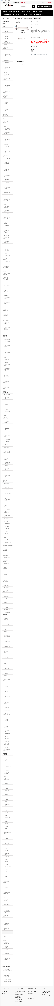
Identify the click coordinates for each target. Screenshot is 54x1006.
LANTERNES (7, 509)
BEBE (6, 801)
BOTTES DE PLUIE (6, 388)
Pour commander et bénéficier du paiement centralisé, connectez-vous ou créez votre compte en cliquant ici (41, 42)
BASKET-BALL (7, 622)
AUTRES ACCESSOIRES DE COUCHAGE (7, 499)
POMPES (7, 533)
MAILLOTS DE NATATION (6, 218)
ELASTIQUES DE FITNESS (6, 571)
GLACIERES (7, 526)
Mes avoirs (30, 993)
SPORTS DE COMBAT (6, 577)
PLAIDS (6, 496)
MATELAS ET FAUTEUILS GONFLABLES (6, 319)
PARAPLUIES (7, 411)
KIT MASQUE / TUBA (7, 365)
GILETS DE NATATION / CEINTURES (5, 278)
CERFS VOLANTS (5, 676)
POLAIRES (7, 843)
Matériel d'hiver (5, 916)
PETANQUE (6, 655)
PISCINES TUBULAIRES (6, 250)
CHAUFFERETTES (7, 936)
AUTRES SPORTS (38, 14)
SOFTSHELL (7, 856)
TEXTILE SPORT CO (6, 727)
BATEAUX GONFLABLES (6, 376)
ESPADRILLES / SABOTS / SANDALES (6, 114)
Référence (33, 24)
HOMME (6, 783)
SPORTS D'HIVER (27, 14)
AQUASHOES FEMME (7, 346)
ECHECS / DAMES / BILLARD (6, 714)
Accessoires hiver (7, 932)
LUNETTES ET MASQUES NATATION (6, 263)
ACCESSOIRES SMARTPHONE (7, 636)
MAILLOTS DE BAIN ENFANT (7, 170)
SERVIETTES (6, 235)
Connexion (49, 2)
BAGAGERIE (6, 519)
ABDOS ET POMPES (6, 568)
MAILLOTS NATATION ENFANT (6, 231)
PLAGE (4, 11)
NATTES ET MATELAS (6, 75)
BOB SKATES (7, 953)
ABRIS (5, 44)
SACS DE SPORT (6, 699)
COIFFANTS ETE (7, 176)
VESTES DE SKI (6, 791)
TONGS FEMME (6, 106)
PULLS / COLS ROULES (7, 436)
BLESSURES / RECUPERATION (6, 750)
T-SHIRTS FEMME (6, 429)
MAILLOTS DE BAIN (6, 159)
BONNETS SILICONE (6, 207)
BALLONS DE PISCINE (7, 298)
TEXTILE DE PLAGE (6, 180)
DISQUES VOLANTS (6, 136)
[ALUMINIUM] (32, 51)
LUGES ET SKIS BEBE (6, 773)
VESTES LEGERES (6, 445)
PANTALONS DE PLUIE (7, 401)
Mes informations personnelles (32, 997)
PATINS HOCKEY (6, 950)
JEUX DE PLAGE (5, 122)
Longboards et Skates (6, 599)
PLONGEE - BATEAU (26, 11)
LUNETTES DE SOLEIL (6, 92)
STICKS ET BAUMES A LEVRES (6, 64)
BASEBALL (7, 627)
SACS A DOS (7, 696)
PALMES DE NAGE (6, 270)
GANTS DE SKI (6, 896)
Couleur (33, 49)
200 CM (6, 38)
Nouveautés (4, 991)
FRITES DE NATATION (5, 282)
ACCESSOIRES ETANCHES (7, 188)
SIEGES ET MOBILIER (5, 459)
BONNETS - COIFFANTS (7, 907)
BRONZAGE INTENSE (7, 51)
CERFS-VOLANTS (6, 143)
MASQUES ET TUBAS (6, 356)
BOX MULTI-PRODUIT (7, 68)
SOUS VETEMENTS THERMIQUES (6, 780)
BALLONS (6, 663)
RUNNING (6, 631)
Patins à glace (5, 939)
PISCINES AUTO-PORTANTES (6, 246)
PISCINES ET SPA (6, 238)
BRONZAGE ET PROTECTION (7, 55)
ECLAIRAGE (6, 503)
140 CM (6, 31)
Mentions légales (8, 973)
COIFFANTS (7, 439)
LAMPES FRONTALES (6, 512)
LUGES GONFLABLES (6, 769)
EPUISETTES (7, 146)
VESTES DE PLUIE (6, 398)
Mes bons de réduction (33, 1000)
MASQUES (7, 359)
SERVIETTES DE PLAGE (7, 79)
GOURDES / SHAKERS (6, 564)
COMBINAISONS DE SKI (7, 833)
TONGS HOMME (6, 103)
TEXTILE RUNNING (6, 720)
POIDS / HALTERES (5, 550)
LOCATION (7, 956)
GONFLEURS (7, 255)
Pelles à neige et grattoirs (6, 920)
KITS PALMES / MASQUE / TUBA (7, 369)
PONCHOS (7, 404)
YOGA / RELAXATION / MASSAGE (6, 582)
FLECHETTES (6, 657)
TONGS (5, 100)
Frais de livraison (7, 981)
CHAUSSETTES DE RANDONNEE (6, 452)
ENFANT (6, 607)
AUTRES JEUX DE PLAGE (7, 152)
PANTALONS (7, 441)
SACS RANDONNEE (6, 706)
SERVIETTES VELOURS (7, 86)
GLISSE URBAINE (17, 14)
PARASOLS (6, 29)
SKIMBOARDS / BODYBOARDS (6, 118)
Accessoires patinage (7, 959)
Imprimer (35, 46)
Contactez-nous (5, 2)
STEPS (5, 574)
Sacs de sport (7, 694)
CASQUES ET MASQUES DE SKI (7, 928)
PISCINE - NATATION (14, 11)
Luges (5, 757)
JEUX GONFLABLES (6, 291)
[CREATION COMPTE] (27, 0)
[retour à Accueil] (3, 18)
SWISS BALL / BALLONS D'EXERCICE (6, 554)
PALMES (6, 373)
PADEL (5, 649)
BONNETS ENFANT (6, 214)
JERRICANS (7, 523)
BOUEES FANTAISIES (5, 315)
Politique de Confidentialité (6, 976)
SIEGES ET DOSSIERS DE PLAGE (6, 96)
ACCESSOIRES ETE (7, 193)
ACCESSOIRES (7, 612)
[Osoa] (9, 5)
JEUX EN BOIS (8, 149)
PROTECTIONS (7, 609)
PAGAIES (6, 379)
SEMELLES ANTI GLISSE (6, 924)
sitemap (3, 993)
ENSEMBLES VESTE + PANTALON (7, 408)
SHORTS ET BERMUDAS (7, 425)
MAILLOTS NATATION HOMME (6, 222)
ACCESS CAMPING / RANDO (5, 480)
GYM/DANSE (7, 585)
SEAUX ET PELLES (6, 125)
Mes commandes (32, 991)
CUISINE (6, 531)
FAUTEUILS (7, 465)
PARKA (6, 879)
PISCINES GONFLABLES (6, 242)
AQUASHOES (7, 339)
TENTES (6, 539)
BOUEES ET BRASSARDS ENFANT (6, 311)
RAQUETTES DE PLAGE (7, 140)
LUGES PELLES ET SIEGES (7, 763)
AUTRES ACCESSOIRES (6, 306)
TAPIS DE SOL (7, 557)
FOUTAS (6, 89)
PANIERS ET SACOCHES (7, 683)
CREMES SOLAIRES (5, 48)
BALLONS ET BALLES (7, 133)
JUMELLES (7, 528)
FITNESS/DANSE (7, 14)
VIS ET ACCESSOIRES (7, 42)
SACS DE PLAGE (6, 183)
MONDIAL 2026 (5, 660)
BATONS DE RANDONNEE (6, 448)
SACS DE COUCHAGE (6, 490)
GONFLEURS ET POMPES (7, 382)
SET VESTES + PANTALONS (7, 744)
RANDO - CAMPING (38, 11)
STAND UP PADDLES (6, 71)
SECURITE (7, 639)
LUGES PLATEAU (6, 760)
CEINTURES (7, 641)
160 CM (6, 33)
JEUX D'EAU (6, 288)
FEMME (6, 786)
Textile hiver (7, 776)
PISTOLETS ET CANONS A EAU (7, 129)
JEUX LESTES (7, 285)
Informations (6, 966)
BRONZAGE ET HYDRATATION (7, 59)
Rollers (5, 602)
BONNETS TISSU (6, 211)
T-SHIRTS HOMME (6, 422)
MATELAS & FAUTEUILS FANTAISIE (7, 328)
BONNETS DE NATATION (6, 200)
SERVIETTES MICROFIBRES (7, 82)
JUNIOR (6, 890)
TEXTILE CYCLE (6, 723)
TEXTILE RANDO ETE (5, 418)
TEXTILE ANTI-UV (6, 156)
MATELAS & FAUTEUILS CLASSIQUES (7, 324)
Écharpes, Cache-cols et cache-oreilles (7, 911)
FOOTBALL (7, 624)
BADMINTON (7, 646)
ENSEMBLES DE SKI (7, 818)
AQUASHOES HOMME (7, 342)
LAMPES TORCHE (6, 506)
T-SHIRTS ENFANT (6, 432)
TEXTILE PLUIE (7, 394)
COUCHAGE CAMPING (6, 484)
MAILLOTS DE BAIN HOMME (7, 166)
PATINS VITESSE (6, 947)
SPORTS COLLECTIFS (5, 619)
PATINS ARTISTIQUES (6, 943)
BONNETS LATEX (6, 203)
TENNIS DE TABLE (6, 652)
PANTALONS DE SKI (7, 805)
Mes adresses (31, 995)
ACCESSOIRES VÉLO (6, 680)
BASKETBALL (7, 668)
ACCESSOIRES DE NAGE (6, 274)
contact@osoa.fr (46, 995)
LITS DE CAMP (8, 493)
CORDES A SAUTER (6, 560)
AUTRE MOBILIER (6, 472)
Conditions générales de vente (7, 970)
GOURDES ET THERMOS (6, 476)
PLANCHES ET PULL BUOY (6, 267)
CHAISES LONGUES (6, 469)
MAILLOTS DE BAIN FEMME (7, 163)
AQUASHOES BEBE (7, 353)
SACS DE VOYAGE (6, 703)
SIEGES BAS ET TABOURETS (7, 463)
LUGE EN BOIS (8, 766)
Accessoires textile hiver (6, 893)
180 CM (6, 36)
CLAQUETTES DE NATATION (6, 258)
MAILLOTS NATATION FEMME (6, 227)
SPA (6, 253)
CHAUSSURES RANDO (6, 455)
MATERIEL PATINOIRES (6, 962)
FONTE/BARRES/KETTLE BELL (8, 546)
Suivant (24, 38)
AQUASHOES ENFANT (7, 349)
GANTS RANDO (6, 900)
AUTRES (6, 173)
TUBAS (6, 362)
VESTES (6, 736)
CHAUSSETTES (7, 904)
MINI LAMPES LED (7, 516)
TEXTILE (5, 717)
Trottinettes (6, 596)
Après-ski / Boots (6, 882)
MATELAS (7, 487)
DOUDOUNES (8, 866)
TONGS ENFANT (6, 110)
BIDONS (6, 689)
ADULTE (6, 605)
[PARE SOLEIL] (20, 38)
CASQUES (7, 686)
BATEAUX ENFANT (6, 332)
